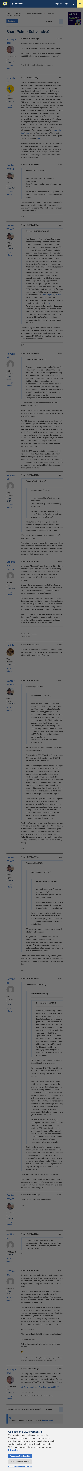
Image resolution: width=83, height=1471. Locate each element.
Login (66, 4)
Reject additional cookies (20, 1462)
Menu (80, 4)
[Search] (73, 4)
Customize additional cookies (20, 1466)
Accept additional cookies (20, 1456)
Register (58, 4)
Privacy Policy (14, 1450)
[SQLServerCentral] (5, 4)
